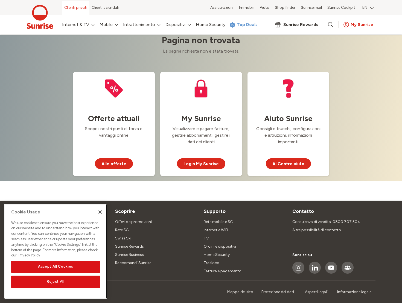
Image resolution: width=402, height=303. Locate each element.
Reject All (56, 281)
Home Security (217, 254)
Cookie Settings (67, 244)
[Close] (100, 212)
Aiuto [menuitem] (264, 7)
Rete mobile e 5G (218, 221)
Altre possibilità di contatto (316, 230)
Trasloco (211, 263)
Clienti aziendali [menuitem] (105, 7)
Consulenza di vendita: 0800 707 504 (326, 221)
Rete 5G (122, 230)
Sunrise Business (129, 254)
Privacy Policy (29, 255)
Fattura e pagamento (222, 271)
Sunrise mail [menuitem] (311, 7)
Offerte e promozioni (133, 221)
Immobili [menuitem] (246, 7)
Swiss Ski (123, 238)
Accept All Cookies (55, 267)
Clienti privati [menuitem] (75, 7)
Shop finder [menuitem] (285, 7)
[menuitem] (368, 8)
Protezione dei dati (277, 292)
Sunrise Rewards (129, 246)
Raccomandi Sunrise (133, 263)
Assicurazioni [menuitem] (222, 7)
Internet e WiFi (216, 230)
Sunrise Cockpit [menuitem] (341, 7)
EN (364, 7)
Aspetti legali (316, 292)
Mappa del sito (240, 292)
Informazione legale (354, 292)
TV (206, 238)
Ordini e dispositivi (220, 246)
